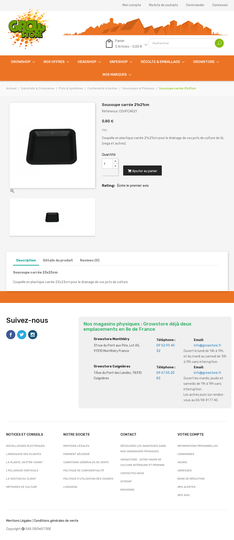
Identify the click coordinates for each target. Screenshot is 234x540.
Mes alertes (187, 486)
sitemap (126, 481)
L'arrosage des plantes (23, 454)
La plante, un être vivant (24, 462)
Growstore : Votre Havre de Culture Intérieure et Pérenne (142, 462)
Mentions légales (76, 445)
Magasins (127, 489)
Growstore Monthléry (111, 339)
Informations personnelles (198, 445)
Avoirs (182, 462)
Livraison (70, 486)
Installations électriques (25, 445)
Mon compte (131, 5)
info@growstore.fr (207, 345)
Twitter (21, 334)
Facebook (10, 334)
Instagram (32, 334)
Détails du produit (58, 260)
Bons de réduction (191, 478)
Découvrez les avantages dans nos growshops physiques (143, 448)
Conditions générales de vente (86, 462)
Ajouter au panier (144, 171)
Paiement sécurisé (76, 454)
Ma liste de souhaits (163, 5)
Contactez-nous (132, 473)
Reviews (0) (89, 260)
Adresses (185, 470)
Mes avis (184, 495)
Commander (195, 5)
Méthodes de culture (21, 486)
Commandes (186, 454)
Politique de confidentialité (83, 470)
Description (26, 260)
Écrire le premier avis (133, 185)
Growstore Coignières (112, 366)
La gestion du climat (21, 478)
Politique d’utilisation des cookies (88, 478)
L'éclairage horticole (22, 470)
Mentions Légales (19, 521)
